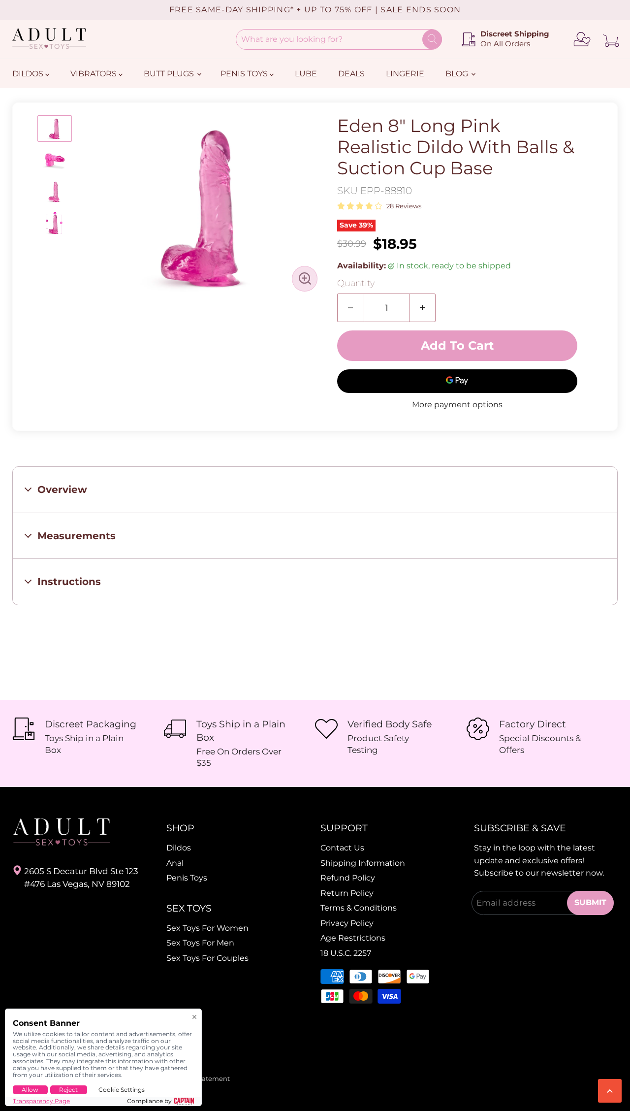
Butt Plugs (170, 73)
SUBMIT (590, 902)
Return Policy (347, 893)
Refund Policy (347, 877)
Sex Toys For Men (200, 943)
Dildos (28, 73)
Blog (457, 73)
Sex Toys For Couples (207, 958)
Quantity (356, 283)
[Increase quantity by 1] (423, 308)
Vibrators (94, 73)
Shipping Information (362, 863)
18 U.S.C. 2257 (345, 953)
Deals (351, 73)
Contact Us (342, 847)
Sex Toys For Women (207, 928)
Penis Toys (245, 73)
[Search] (432, 39)
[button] (54, 128)
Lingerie (405, 73)
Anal (175, 863)
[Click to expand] (304, 279)
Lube (306, 73)
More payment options (457, 404)
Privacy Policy (347, 923)
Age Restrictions (352, 938)
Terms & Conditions (358, 908)
